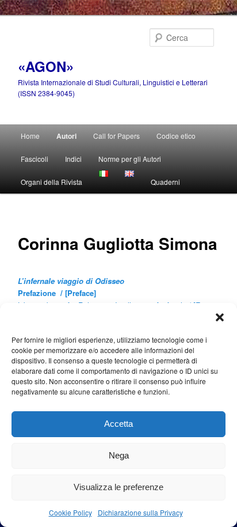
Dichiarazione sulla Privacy (140, 512)
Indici (73, 159)
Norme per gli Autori (129, 159)
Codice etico (176, 136)
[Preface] (80, 292)
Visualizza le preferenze (118, 487)
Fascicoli (34, 159)
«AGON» (46, 66)
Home (30, 136)
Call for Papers (116, 136)
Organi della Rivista (51, 182)
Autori (66, 136)
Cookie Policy (70, 512)
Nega (119, 455)
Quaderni (165, 182)
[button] (219, 317)
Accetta (118, 424)
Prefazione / (41, 292)
